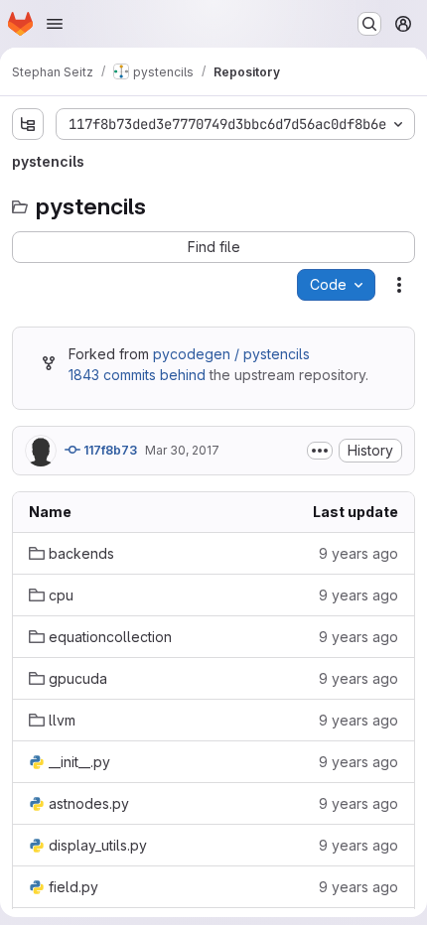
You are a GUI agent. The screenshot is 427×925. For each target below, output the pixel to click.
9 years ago (358, 553)
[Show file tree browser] (28, 124)
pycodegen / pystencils (231, 353)
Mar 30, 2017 (182, 450)
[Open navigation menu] (55, 24)
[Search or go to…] (369, 24)
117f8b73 (108, 450)
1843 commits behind (137, 374)
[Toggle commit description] (320, 451)
